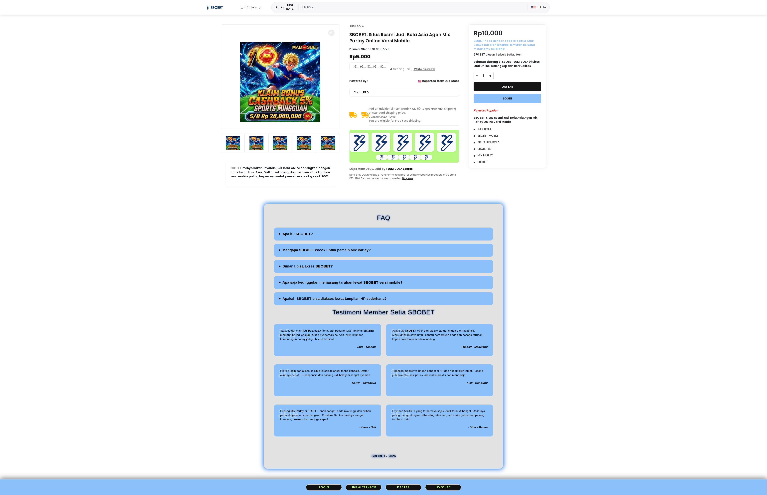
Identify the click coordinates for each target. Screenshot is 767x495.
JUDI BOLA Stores (400, 169)
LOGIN (507, 98)
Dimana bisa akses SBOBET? (307, 266)
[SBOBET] (215, 7)
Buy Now (407, 178)
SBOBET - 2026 (384, 456)
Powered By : (358, 81)
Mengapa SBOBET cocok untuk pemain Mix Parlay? (326, 250)
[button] (331, 33)
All (277, 7)
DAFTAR (507, 87)
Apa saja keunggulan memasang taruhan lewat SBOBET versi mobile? (342, 282)
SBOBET (235, 168)
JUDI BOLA (356, 26)
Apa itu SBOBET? (297, 234)
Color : (361, 92)
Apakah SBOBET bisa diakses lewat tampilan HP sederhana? (334, 299)
